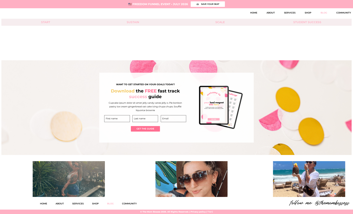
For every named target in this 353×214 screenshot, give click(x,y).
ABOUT (271, 12)
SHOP (308, 12)
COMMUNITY (343, 12)
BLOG (324, 12)
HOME (253, 12)
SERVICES (289, 12)
